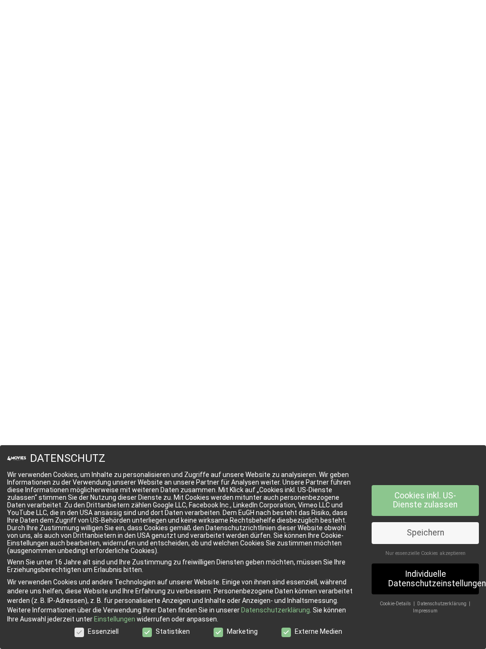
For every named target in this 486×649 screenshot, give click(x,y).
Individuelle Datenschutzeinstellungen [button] (433, 578)
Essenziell (103, 631)
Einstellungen (114, 619)
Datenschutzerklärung (275, 610)
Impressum (425, 611)
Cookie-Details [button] (396, 604)
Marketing (242, 631)
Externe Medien (318, 631)
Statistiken (173, 631)
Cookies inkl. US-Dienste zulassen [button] (425, 500)
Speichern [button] (425, 532)
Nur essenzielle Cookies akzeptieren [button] (425, 553)
